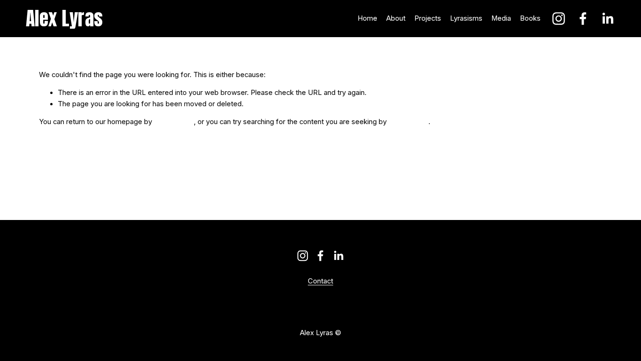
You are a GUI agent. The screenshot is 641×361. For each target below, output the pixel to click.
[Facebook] (583, 18)
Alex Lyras (64, 18)
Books (530, 18)
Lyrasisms (466, 18)
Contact (320, 281)
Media (501, 18)
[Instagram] (558, 18)
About (395, 18)
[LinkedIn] (607, 18)
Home (367, 18)
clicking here (174, 122)
